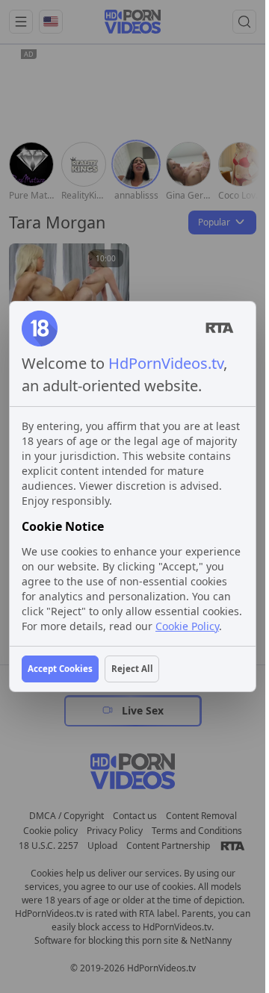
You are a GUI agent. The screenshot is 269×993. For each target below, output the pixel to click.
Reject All (132, 668)
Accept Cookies (60, 668)
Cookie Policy (187, 626)
